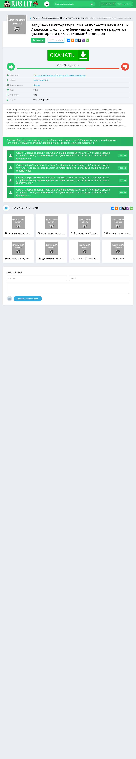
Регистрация (106, 4)
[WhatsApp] (87, 40)
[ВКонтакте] (68, 40)
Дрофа (36, 85)
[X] (79, 40)
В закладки (58, 40)
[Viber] (83, 40)
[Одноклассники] (72, 40)
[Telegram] (76, 40)
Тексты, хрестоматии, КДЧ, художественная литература (59, 75)
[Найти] (91, 4)
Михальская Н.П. (41, 80)
